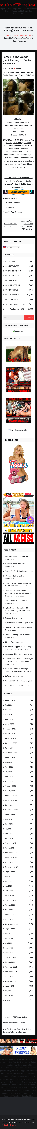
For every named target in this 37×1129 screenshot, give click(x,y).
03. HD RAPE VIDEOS (13, 271)
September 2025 (11, 753)
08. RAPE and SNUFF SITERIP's (16, 295)
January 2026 (10, 734)
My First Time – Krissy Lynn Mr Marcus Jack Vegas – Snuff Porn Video (17, 610)
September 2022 (11, 924)
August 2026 (10, 700)
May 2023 (8, 886)
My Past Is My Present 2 (14, 623)
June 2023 (9, 881)
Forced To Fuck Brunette (12, 212)
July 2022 (8, 934)
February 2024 (10, 843)
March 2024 (9, 838)
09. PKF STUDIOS (11, 299)
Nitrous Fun (9, 642)
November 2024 (11, 800)
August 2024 (10, 815)
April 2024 (9, 834)
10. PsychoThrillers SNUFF (15, 304)
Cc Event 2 (9, 618)
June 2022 (9, 938)
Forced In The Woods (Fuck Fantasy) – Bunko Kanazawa (17, 60)
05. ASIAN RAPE (11, 280)
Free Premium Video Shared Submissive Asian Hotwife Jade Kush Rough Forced (19, 593)
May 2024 (8, 829)
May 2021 (8, 1000)
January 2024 (10, 848)
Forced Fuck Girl (9, 207)
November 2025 (11, 743)
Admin (18, 68)
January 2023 (10, 905)
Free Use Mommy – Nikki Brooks (17, 635)
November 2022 (11, 915)
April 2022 (9, 948)
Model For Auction (12, 685)
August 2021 (10, 986)
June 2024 (9, 824)
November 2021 (11, 972)
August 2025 (10, 757)
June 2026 (9, 710)
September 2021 (11, 981)
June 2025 (9, 767)
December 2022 (11, 910)
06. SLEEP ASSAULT (12, 285)
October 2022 (10, 919)
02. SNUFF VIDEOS (12, 266)
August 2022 (10, 929)
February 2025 (10, 786)
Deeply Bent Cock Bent (13, 681)
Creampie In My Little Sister (15, 564)
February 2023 (10, 900)
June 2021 (9, 995)
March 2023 (9, 895)
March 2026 (9, 724)
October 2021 (10, 976)
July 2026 (8, 705)
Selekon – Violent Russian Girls (17, 556)
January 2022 (10, 962)
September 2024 (11, 810)
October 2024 (10, 805)
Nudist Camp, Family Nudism (14, 1023)
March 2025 (9, 781)
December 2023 (11, 853)
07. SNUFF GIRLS (11, 290)
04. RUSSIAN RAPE (12, 276)
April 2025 (9, 776)
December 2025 (11, 738)
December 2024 (11, 795)
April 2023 (9, 891)
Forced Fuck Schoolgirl (11, 202)
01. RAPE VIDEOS (11, 261)
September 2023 (11, 867)
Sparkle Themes (10, 1125)
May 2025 (8, 772)
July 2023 (8, 876)
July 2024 (8, 819)
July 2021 (8, 991)
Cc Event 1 (9, 676)
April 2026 (9, 719)
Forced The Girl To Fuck (14, 571)
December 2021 (11, 967)
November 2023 (11, 857)
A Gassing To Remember (14, 576)
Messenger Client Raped (14, 654)
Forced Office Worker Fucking (16, 600)
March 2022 (9, 953)
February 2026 (10, 729)
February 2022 (10, 957)
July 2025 (8, 762)
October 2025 (10, 748)
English (9, 247)
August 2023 (10, 872)
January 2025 (10, 791)
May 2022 (8, 943)
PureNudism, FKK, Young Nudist (15, 1017)
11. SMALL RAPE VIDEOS (14, 309)
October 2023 (10, 862)
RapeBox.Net (14, 1062)
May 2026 (8, 715)
